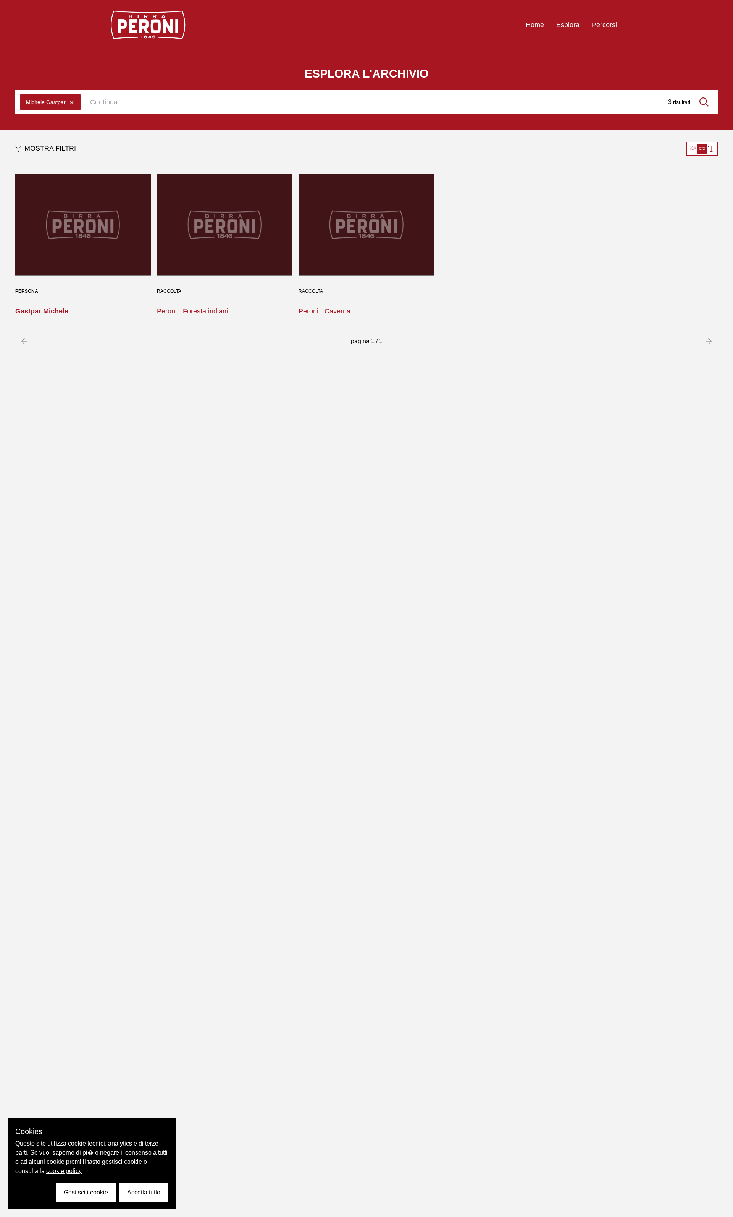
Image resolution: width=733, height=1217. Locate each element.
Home (535, 25)
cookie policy (64, 1171)
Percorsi (604, 25)
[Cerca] (704, 102)
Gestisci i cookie (86, 1192)
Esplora (568, 25)
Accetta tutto (143, 1192)
